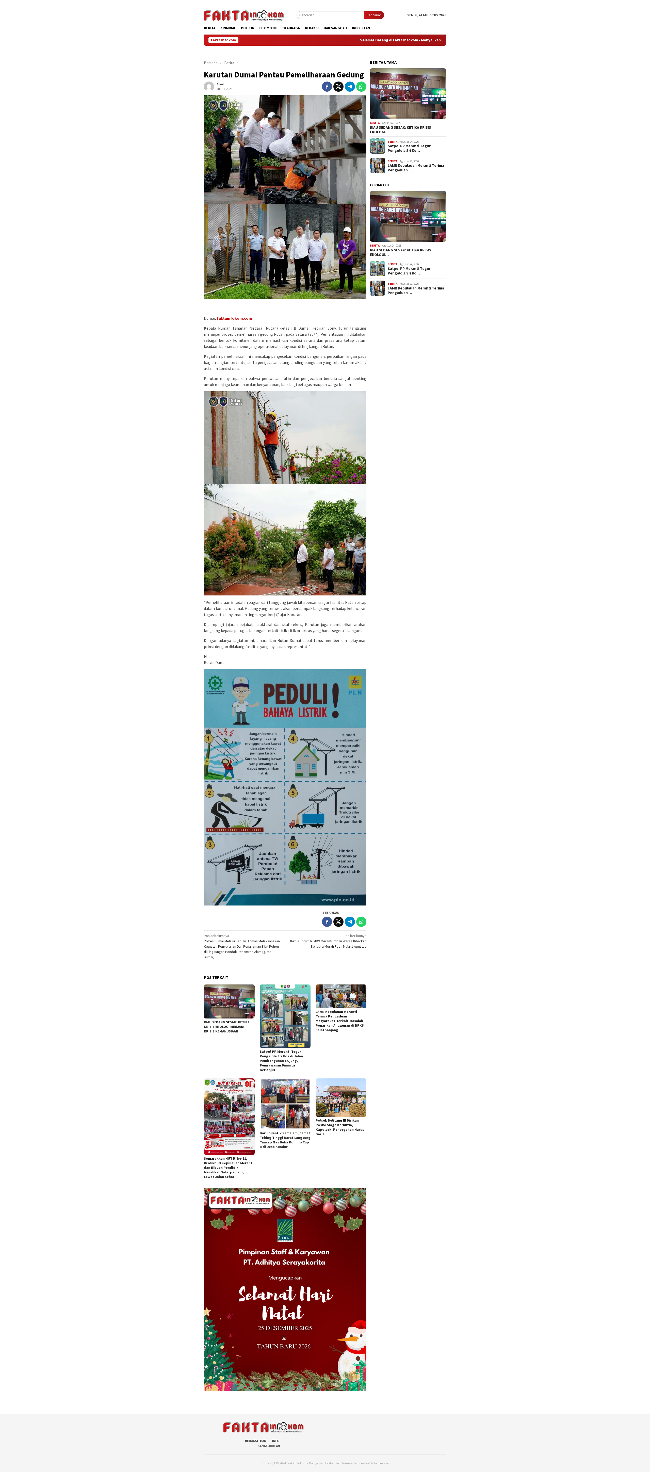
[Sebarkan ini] (327, 87)
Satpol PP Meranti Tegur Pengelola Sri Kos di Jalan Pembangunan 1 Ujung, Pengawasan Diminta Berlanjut (281, 1060)
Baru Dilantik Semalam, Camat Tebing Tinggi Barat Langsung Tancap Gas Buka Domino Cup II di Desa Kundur (285, 1140)
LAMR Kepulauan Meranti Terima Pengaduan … (416, 167)
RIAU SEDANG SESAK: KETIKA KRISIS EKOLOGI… (400, 129)
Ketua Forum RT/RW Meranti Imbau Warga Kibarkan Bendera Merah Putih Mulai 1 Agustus (328, 941)
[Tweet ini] (338, 87)
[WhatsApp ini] (361, 87)
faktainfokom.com (234, 318)
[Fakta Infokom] (244, 14)
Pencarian (374, 15)
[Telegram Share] (350, 87)
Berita (375, 123)
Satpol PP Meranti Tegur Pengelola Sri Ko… (409, 148)
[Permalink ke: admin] (209, 86)
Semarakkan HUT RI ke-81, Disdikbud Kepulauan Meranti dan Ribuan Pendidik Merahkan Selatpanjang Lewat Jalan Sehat (228, 1167)
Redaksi (251, 1441)
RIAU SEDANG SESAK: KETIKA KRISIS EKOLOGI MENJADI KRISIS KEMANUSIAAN (227, 1026)
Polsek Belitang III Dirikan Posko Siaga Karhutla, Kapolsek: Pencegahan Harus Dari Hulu (340, 1127)
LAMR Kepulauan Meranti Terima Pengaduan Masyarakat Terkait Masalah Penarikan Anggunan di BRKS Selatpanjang (340, 1020)
